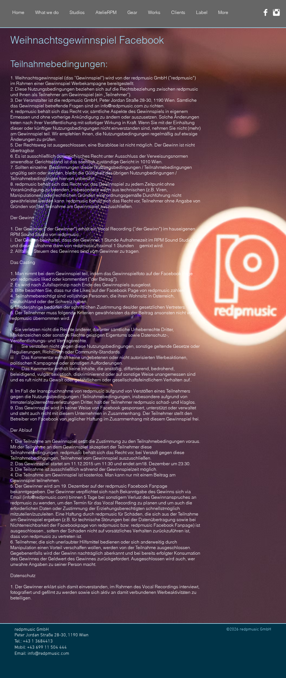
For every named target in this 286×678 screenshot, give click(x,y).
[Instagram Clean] (276, 12)
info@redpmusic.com (122, 105)
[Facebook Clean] (265, 12)
